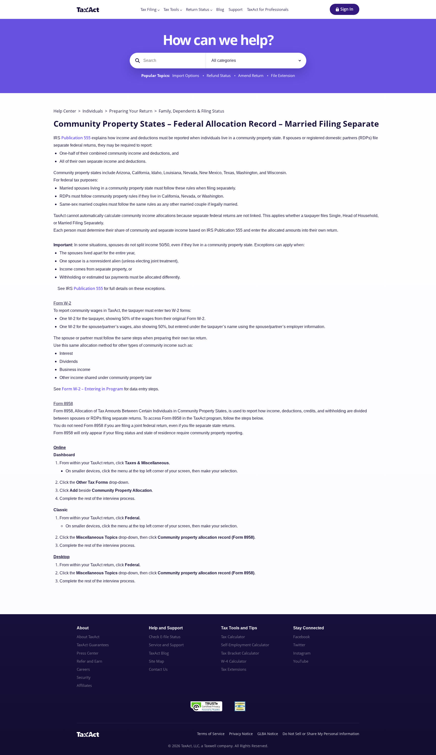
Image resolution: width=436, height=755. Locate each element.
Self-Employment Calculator (245, 644)
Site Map (156, 661)
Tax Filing (148, 9)
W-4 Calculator (234, 661)
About (83, 628)
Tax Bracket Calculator (240, 653)
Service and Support (166, 644)
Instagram (302, 653)
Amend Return (251, 75)
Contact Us (158, 669)
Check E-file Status (164, 636)
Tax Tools (171, 9)
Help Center (64, 111)
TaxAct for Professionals (267, 9)
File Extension (283, 75)
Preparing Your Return (130, 111)
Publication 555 (76, 138)
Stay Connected (308, 628)
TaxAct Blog (159, 653)
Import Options (186, 75)
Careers (83, 669)
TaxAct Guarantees (93, 644)
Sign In (346, 9)
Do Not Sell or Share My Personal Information (321, 733)
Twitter (299, 644)
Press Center (87, 653)
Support (235, 9)
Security (84, 677)
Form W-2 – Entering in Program (92, 389)
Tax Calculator (233, 636)
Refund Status (219, 75)
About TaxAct (88, 636)
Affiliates (84, 685)
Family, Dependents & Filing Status (191, 111)
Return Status (197, 9)
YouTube (300, 661)
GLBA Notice (267, 733)
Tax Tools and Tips (239, 628)
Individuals (93, 111)
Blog (220, 9)
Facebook (301, 636)
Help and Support (166, 628)
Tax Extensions (233, 669)
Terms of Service (211, 733)
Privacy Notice (241, 733)
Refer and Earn (89, 661)
